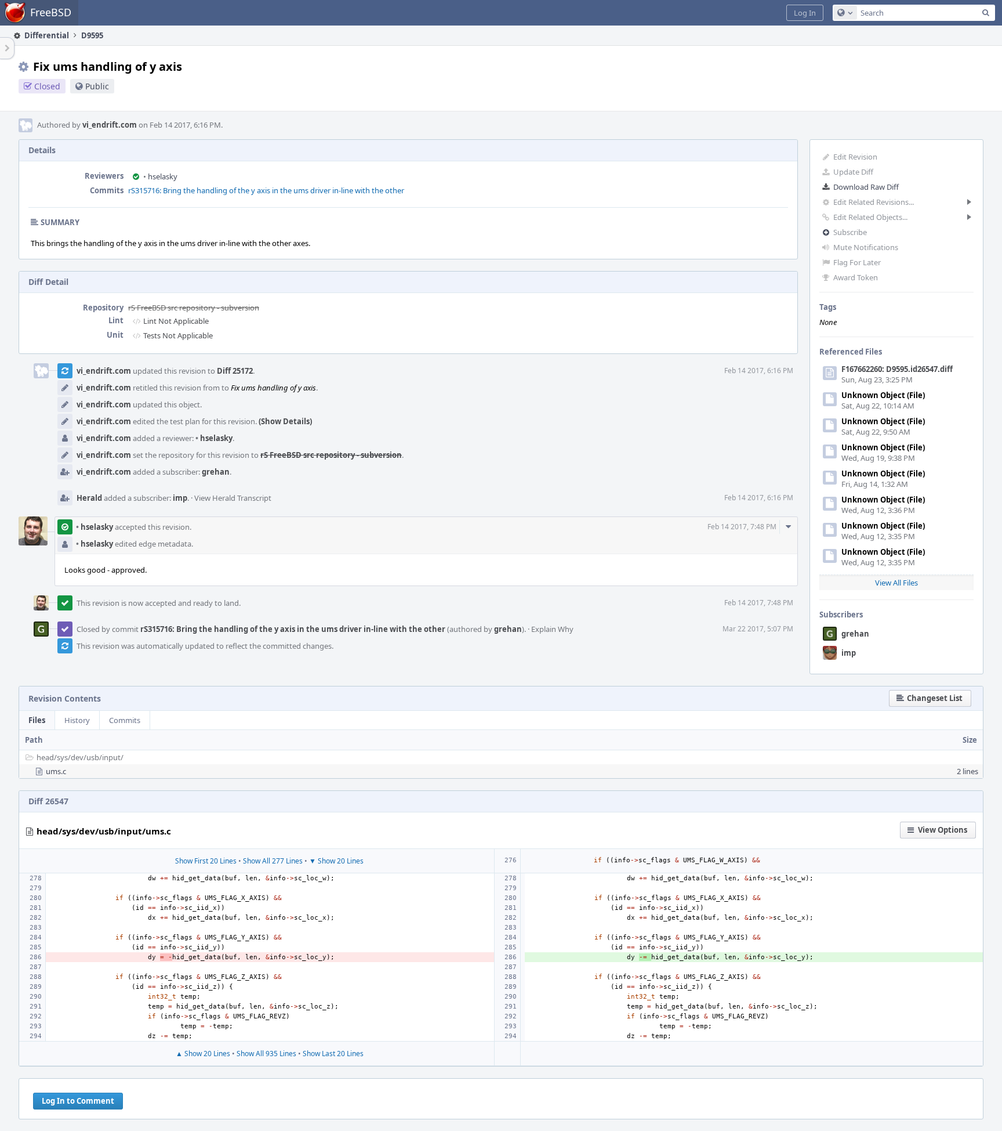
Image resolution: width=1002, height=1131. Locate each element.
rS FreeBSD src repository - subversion (193, 307)
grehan (855, 633)
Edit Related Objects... (870, 217)
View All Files (896, 582)
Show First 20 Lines (206, 861)
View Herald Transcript (232, 498)
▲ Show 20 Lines (203, 1053)
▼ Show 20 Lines (336, 861)
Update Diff (853, 172)
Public (97, 86)
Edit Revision (855, 156)
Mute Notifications (865, 247)
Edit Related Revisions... (873, 202)
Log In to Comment (78, 1101)
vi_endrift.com (109, 125)
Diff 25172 (235, 371)
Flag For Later (857, 262)
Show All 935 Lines (266, 1053)
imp (848, 653)
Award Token (855, 277)
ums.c (56, 771)
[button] (804, 13)
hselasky (160, 176)
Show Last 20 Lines (333, 1053)
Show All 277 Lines (273, 861)
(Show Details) (285, 421)
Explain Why (552, 629)
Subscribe (850, 232)
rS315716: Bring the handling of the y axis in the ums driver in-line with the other (266, 190)
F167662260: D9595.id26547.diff (897, 369)
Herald (89, 498)
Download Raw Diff (866, 187)
